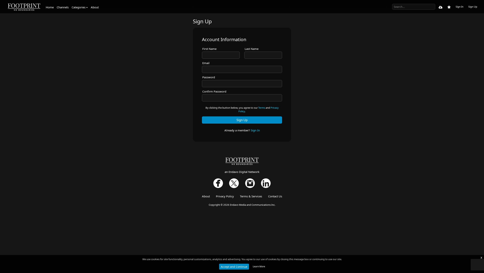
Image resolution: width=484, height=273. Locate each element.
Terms (261, 107)
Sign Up (472, 6)
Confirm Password (214, 91)
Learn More (259, 266)
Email (205, 63)
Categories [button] (78, 7)
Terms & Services (251, 196)
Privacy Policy (225, 196)
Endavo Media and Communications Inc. (252, 204)
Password (208, 77)
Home (50, 7)
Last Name (251, 49)
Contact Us (275, 196)
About (95, 7)
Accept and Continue (234, 266)
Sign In (459, 6)
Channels (63, 7)
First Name (209, 49)
